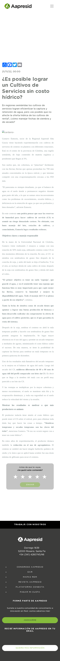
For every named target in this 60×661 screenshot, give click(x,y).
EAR (30, 572)
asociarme (30, 620)
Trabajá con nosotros (30, 525)
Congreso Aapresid (30, 567)
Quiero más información (30, 648)
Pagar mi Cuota (30, 592)
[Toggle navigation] (52, 6)
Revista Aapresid (30, 582)
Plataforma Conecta (30, 587)
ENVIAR (30, 485)
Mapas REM (30, 577)
